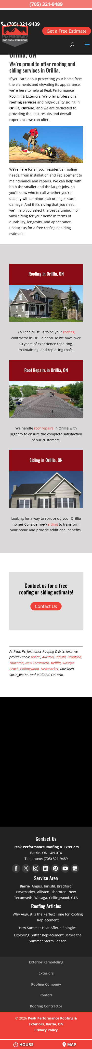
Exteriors (46, 973)
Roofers (46, 995)
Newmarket (49, 668)
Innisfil (60, 657)
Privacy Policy (46, 1030)
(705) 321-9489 (23, 24)
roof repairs (43, 428)
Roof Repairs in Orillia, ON (46, 370)
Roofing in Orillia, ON (46, 273)
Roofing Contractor (46, 1006)
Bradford (74, 657)
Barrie (35, 657)
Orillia (56, 663)
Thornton (16, 663)
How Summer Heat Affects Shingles (48, 927)
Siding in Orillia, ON (46, 460)
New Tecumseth (37, 663)
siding (53, 524)
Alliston (48, 657)
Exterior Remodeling (46, 962)
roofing (69, 332)
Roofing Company (46, 984)
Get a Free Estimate (67, 31)
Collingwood (29, 668)
